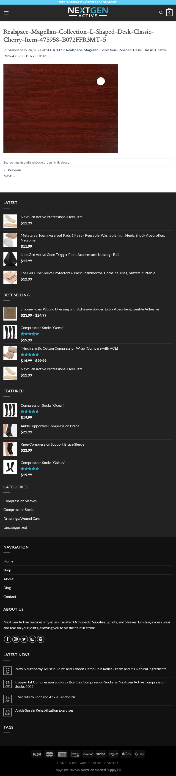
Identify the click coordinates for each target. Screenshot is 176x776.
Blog (7, 587)
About (8, 579)
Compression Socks (18, 509)
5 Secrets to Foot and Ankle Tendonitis (45, 697)
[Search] (161, 12)
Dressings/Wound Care (21, 518)
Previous (12, 170)
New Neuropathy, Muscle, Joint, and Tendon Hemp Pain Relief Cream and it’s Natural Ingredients (90, 668)
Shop (7, 570)
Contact (9, 596)
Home (8, 561)
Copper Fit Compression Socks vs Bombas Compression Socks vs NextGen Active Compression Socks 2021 (90, 684)
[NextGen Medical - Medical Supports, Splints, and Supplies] (88, 12)
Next (9, 176)
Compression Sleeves (20, 501)
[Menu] (6, 12)
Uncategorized (15, 527)
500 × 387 (54, 50)
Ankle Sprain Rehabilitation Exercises (44, 710)
